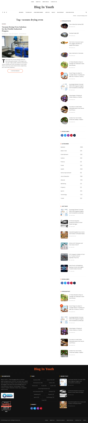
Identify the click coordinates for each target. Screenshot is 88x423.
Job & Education (70, 12)
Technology (29, 12)
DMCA (84, 420)
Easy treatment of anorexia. (76, 53)
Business (21, 12)
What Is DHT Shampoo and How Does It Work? (76, 244)
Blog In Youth (44, 7)
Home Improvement (38, 12)
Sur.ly (8, 409)
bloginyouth (23, 33)
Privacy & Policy (61, 420)
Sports (62, 191)
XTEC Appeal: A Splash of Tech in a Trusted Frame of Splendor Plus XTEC (77, 256)
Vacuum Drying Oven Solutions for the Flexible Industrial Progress (14, 29)
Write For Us (46, 1)
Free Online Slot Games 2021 (76, 24)
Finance (63, 162)
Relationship (60, 12)
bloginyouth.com (6, 406)
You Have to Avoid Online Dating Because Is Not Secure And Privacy (76, 108)
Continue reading (15, 70)
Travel (62, 198)
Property (63, 187)
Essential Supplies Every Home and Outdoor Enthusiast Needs (77, 232)
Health (53, 12)
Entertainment (64, 154)
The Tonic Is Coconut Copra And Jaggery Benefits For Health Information (76, 43)
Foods (62, 165)
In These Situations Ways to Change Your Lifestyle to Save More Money (76, 63)
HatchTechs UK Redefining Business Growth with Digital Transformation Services (76, 267)
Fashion (63, 158)
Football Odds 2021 (74, 33)
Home (32, 1)
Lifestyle (47, 12)
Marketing (63, 183)
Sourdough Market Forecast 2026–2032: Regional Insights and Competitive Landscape (76, 86)
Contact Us (54, 1)
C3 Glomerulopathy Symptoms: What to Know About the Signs (75, 222)
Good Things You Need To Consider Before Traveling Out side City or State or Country (76, 74)
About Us (38, 1)
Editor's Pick (64, 151)
